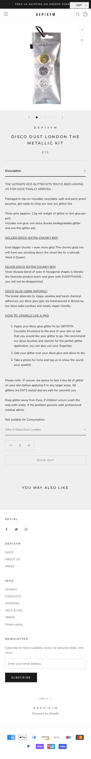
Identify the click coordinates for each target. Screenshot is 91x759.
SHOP (9, 552)
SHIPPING (12, 603)
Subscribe (21, 677)
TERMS (10, 617)
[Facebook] (6, 529)
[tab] (45, 171)
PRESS (9, 566)
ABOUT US (12, 559)
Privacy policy (14, 624)
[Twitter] (16, 529)
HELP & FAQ (13, 610)
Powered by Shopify (45, 713)
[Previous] (28, 117)
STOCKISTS (13, 596)
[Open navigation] (6, 13)
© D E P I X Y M (45, 707)
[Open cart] (85, 14)
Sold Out (45, 460)
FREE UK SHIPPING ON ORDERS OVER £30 (45, 4)
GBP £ (43, 698)
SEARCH (11, 589)
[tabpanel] (45, 300)
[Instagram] (26, 529)
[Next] (62, 117)
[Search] (78, 14)
